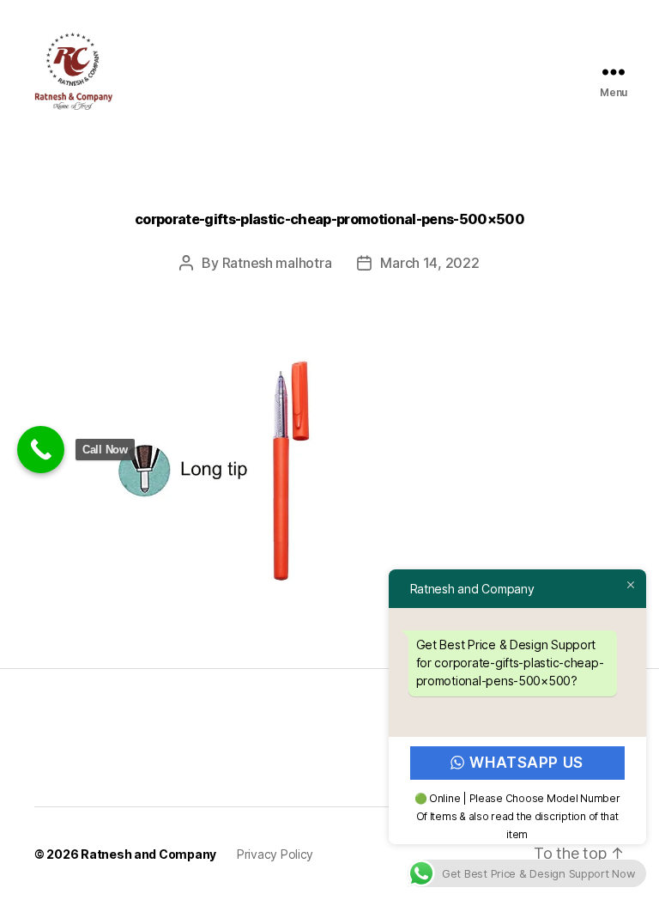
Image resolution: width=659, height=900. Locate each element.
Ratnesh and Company (148, 854)
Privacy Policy (275, 854)
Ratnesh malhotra (277, 262)
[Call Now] (40, 449)
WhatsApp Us (526, 762)
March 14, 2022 (429, 262)
